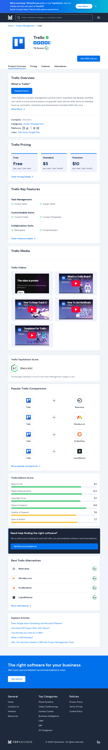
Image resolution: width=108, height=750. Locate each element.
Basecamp (24, 568)
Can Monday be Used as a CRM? (27, 632)
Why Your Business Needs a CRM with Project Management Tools (42, 642)
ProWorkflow (25, 587)
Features (45, 66)
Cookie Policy (75, 711)
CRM (41, 720)
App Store (23, 132)
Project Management (34, 124)
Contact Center (46, 711)
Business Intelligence (49, 716)
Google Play (34, 132)
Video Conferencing (48, 706)
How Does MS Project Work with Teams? (30, 628)
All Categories (45, 730)
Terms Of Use (75, 706)
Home (11, 702)
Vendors (12, 711)
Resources (13, 716)
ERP (40, 725)
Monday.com (25, 578)
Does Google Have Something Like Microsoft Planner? (36, 623)
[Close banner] (96, 6)
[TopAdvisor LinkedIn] (98, 742)
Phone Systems (46, 702)
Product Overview (17, 66)
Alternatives (60, 66)
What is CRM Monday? (22, 637)
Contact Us (13, 706)
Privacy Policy (76, 702)
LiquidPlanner (26, 597)
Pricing (33, 66)
